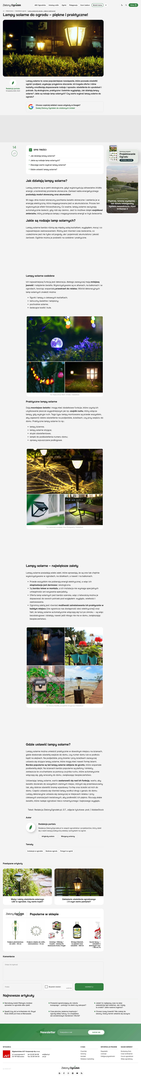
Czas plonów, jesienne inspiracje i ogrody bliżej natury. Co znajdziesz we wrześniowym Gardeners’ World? (65, 1013)
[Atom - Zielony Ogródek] (81, 1073)
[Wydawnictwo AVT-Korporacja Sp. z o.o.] (6, 1054)
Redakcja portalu (13, 89)
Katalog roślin (54, 5)
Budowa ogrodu (51, 851)
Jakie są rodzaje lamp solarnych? (45, 160)
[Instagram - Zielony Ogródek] (68, 1073)
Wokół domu (97, 5)
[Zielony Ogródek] (70, 1067)
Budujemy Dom (126, 1051)
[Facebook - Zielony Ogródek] (64, 1073)
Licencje (103, 1054)
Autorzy (83, 1054)
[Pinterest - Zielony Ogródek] (73, 1073)
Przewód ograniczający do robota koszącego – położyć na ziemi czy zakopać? (68, 1004)
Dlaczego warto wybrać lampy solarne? (48, 165)
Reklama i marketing (87, 1059)
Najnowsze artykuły (18, 995)
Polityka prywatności (108, 1056)
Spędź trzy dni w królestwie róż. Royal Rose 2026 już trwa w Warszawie (20, 1012)
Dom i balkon (85, 5)
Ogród (64, 5)
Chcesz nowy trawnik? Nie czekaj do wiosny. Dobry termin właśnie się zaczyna (113, 1012)
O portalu (84, 1051)
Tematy (29, 844)
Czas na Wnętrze (126, 1054)
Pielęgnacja (73, 5)
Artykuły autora (48, 836)
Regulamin (104, 1051)
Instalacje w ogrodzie (35, 851)
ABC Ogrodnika (40, 5)
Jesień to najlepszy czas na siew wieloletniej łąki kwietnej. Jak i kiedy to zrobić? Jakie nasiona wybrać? (110, 1005)
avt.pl (44, 1056)
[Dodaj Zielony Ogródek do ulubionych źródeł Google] (59, 1073)
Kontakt (83, 1056)
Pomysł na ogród (66, 851)
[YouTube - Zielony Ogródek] (77, 1073)
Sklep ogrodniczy (127, 1059)
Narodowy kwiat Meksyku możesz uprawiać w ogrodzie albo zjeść (18, 1004)
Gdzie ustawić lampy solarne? (44, 169)
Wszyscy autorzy (68, 836)
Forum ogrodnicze (127, 1056)
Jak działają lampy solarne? (43, 156)
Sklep (132, 5)
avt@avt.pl (45, 1054)
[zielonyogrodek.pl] (3, 11)
